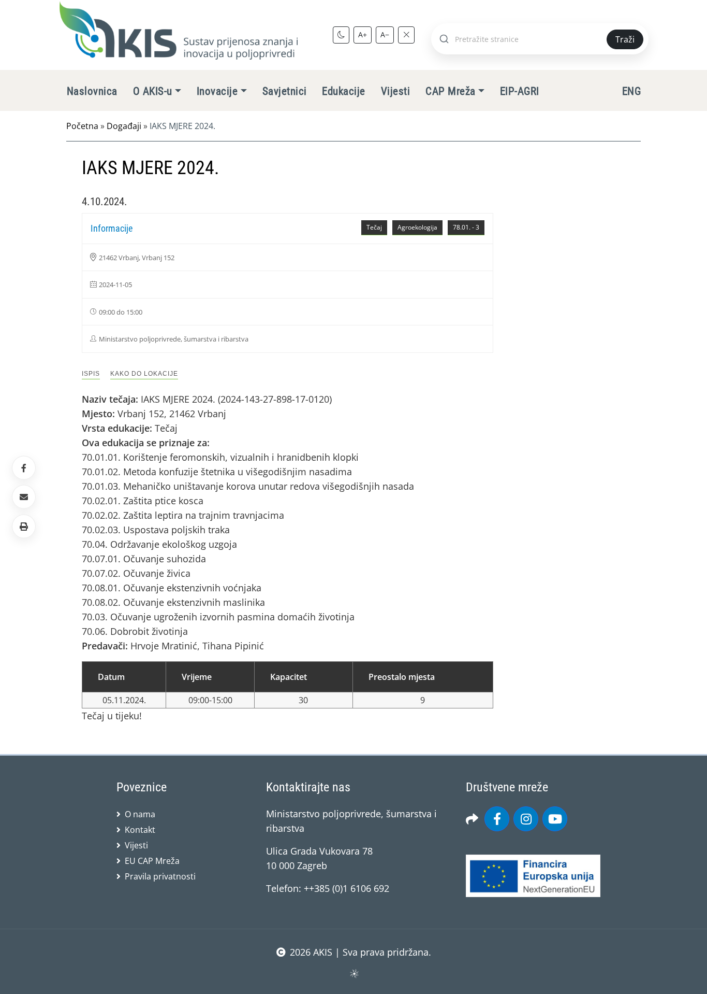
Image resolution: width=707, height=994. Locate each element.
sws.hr (353, 973)
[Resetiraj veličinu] (406, 34)
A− (384, 34)
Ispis (91, 373)
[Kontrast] (341, 34)
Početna (82, 126)
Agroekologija (417, 227)
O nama (140, 814)
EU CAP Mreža (152, 861)
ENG (631, 91)
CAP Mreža (450, 91)
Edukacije (343, 91)
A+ (362, 34)
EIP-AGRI (519, 91)
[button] (24, 526)
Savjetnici (284, 91)
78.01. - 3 (466, 227)
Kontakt (140, 829)
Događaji (124, 126)
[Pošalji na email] (24, 497)
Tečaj (374, 227)
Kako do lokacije (144, 373)
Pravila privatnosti (160, 876)
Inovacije (217, 91)
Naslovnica (92, 91)
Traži (625, 39)
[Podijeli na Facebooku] (24, 468)
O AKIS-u (152, 91)
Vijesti (395, 91)
